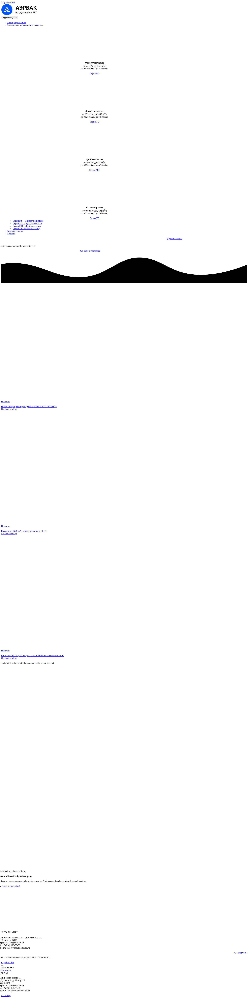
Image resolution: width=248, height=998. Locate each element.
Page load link (7, 962)
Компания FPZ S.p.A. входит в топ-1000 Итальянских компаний (32, 655)
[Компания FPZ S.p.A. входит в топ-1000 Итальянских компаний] (107, 646)
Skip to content (8, 2)
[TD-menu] (24, 106)
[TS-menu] (24, 203)
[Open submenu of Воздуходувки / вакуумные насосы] (42, 25)
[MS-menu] (24, 58)
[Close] (2, 965)
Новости (5, 401)
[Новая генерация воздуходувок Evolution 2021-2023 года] (107, 397)
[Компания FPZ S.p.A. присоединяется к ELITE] (107, 521)
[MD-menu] (24, 154)
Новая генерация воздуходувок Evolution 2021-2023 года (29, 406)
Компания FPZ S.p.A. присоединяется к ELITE (24, 531)
